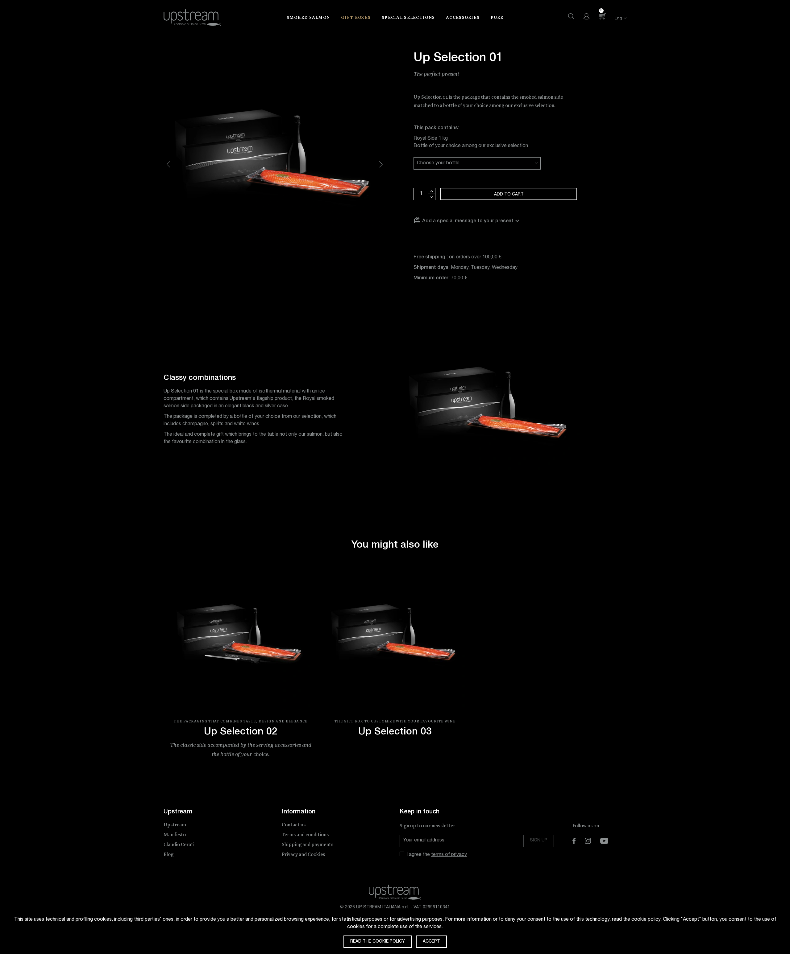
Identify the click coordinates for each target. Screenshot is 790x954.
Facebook (574, 841)
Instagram (588, 841)
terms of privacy (449, 855)
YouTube (604, 841)
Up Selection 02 (240, 732)
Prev (168, 164)
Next (381, 164)
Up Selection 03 (395, 732)
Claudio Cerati (179, 845)
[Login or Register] (586, 16)
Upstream (175, 825)
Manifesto (175, 835)
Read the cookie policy (377, 942)
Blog (168, 854)
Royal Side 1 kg (431, 138)
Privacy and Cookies (303, 854)
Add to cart (509, 194)
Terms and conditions (305, 835)
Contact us (294, 825)
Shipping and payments (307, 845)
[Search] (571, 16)
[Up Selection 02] (241, 639)
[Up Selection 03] (395, 639)
